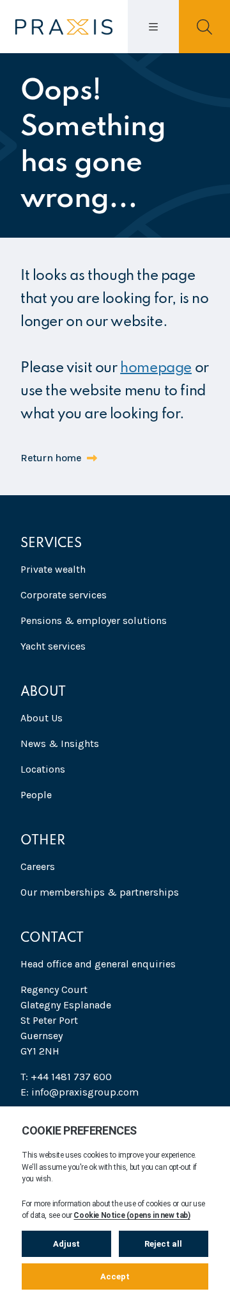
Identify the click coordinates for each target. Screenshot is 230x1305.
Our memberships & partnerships (99, 892)
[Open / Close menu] (153, 26)
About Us (41, 718)
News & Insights (59, 743)
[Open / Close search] (204, 26)
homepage (156, 368)
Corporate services (63, 595)
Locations (42, 769)
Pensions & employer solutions (93, 620)
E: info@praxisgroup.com (79, 1092)
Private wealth (53, 569)
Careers (37, 866)
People (36, 795)
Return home (51, 458)
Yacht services (53, 646)
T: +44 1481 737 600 (66, 1077)
